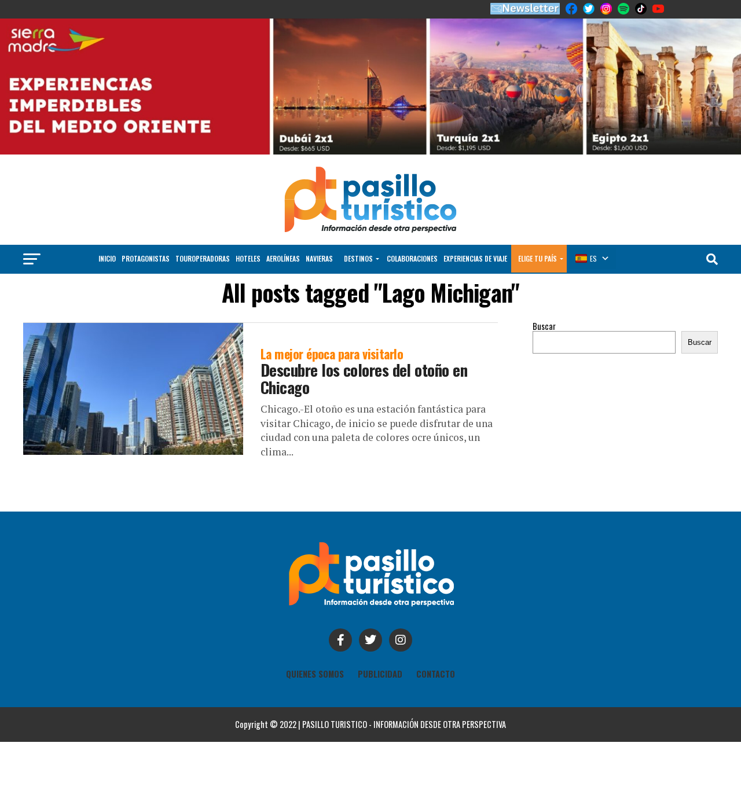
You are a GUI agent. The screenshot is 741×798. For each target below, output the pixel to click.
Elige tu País (537, 258)
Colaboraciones (412, 258)
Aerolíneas (283, 258)
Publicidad (380, 674)
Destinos (358, 258)
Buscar (544, 326)
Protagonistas (146, 258)
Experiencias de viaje (475, 258)
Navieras (319, 258)
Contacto (435, 674)
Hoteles (248, 258)
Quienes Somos (315, 674)
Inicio (107, 258)
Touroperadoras (202, 258)
